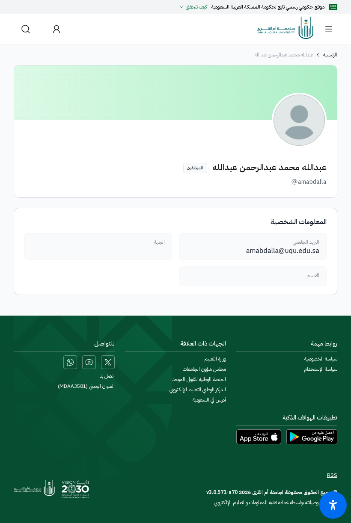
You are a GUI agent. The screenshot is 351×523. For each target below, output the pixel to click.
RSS (332, 475)
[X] (108, 362)
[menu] (328, 29)
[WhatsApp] (70, 362)
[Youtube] (89, 362)
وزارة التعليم (215, 358)
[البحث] (26, 29)
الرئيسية (330, 54)
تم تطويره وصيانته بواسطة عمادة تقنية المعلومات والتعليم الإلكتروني (275, 502)
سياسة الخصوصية (320, 358)
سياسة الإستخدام (320, 369)
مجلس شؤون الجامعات (204, 369)
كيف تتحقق (196, 6)
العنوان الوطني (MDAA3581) (86, 386)
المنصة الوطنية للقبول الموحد (199, 379)
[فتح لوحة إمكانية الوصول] (333, 505)
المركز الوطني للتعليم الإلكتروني (198, 389)
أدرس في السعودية (209, 399)
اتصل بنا (107, 375)
